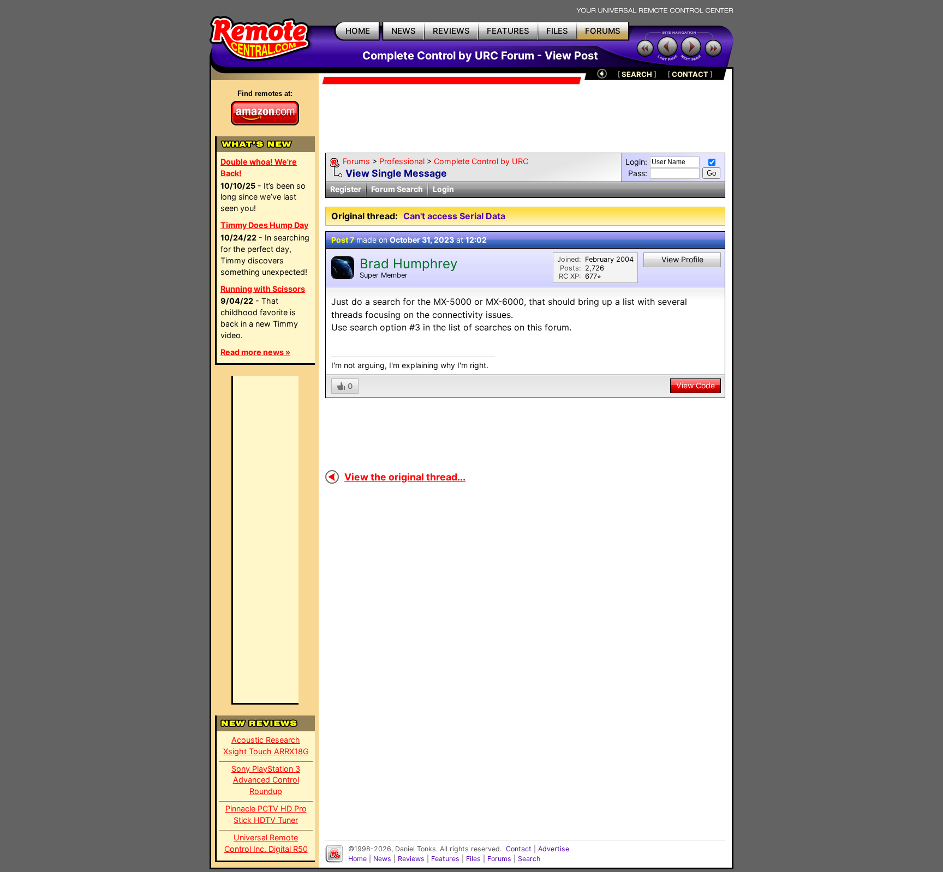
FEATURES (508, 31)
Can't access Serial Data (454, 216)
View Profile (682, 259)
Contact (519, 849)
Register (345, 189)
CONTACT (690, 74)
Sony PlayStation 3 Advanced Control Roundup (265, 780)
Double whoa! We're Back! (258, 167)
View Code (695, 385)
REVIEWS (451, 31)
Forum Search (397, 189)
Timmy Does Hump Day (264, 225)
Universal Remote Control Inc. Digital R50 (266, 843)
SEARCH (637, 74)
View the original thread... (404, 477)
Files (473, 859)
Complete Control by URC (481, 161)
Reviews (411, 859)
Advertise (553, 849)
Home (357, 859)
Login (443, 189)
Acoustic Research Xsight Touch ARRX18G (266, 745)
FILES (557, 31)
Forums (356, 161)
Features (445, 859)
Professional (402, 161)
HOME (357, 31)
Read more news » (255, 352)
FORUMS (602, 31)
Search (529, 859)
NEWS (403, 31)
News (382, 859)
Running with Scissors (262, 288)
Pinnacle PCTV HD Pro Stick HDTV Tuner (266, 814)
